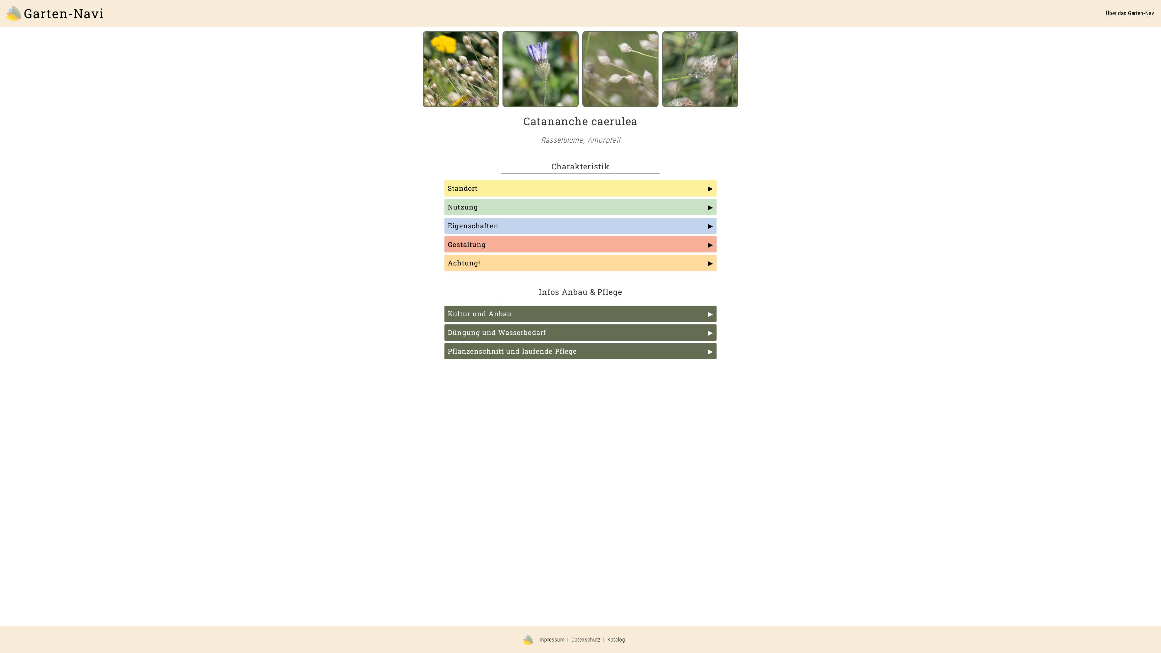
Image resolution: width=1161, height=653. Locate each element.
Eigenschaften (473, 225)
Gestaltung (467, 244)
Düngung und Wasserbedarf (497, 332)
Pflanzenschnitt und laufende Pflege (512, 351)
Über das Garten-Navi (1131, 13)
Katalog (616, 640)
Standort (463, 188)
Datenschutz (586, 640)
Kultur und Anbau (480, 313)
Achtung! (464, 262)
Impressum (551, 640)
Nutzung (463, 207)
